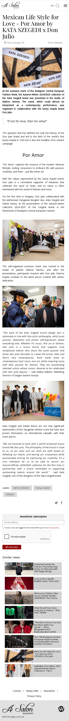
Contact (17, 690)
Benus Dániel (43, 487)
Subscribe (13, 547)
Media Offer (32, 690)
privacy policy (53, 527)
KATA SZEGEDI (21, 487)
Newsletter (49, 690)
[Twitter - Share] (56, 502)
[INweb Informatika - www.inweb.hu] (61, 709)
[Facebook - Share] (61, 502)
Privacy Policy (34, 696)
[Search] (57, 5)
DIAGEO (10, 494)
